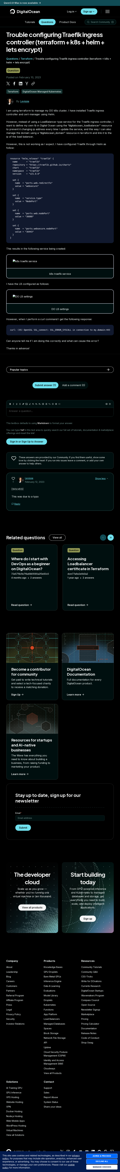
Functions (49, 1009)
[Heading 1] (33, 404)
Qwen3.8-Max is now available (21, 3)
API (45, 1042)
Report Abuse (51, 1097)
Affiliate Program (14, 1000)
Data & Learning (52, 986)
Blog (8, 976)
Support (48, 1088)
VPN (8, 1106)
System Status (51, 1102)
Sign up (87, 11)
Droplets (48, 1000)
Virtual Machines (14, 1130)
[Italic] (13, 404)
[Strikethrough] (20, 404)
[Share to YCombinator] (27, 83)
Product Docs (67, 22)
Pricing (84, 1019)
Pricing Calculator (90, 1023)
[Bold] (10, 404)
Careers (10, 981)
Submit (23, 827)
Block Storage (51, 1033)
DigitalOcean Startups (92, 990)
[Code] (59, 404)
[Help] (110, 404)
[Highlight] (30, 404)
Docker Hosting (14, 1111)
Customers (11, 986)
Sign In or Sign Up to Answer (26, 441)
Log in (70, 11)
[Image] (26, 404)
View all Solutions (15, 1135)
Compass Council (90, 1000)
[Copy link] (33, 83)
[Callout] (53, 404)
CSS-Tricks (87, 976)
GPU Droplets (51, 972)
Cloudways (49, 1068)
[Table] (56, 404)
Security (10, 1019)
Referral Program (15, 995)
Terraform (27, 58)
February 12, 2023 (34, 482)
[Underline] (16, 404)
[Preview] (106, 404)
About (9, 967)
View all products (32, 907)
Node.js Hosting (14, 1116)
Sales (46, 1092)
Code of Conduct (90, 1038)
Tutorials (30, 22)
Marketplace (87, 1014)
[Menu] (107, 11)
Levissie (24, 101)
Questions (47, 22)
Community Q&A (89, 972)
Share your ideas (52, 1106)
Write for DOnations (91, 981)
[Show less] (107, 478)
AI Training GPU (14, 1088)
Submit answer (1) (45, 385)
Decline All (102, 1161)
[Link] (23, 404)
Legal (9, 1009)
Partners (10, 990)
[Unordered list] (43, 404)
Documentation (89, 1028)
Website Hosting (14, 1102)
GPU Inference (13, 1092)
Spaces (48, 1028)
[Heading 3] (39, 404)
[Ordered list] (46, 404)
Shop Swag (87, 1042)
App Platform (50, 1014)
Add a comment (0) (73, 385)
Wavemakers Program (92, 995)
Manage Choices (102, 1167)
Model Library (51, 995)
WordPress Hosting (16, 1125)
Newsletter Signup (90, 1009)
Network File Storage (55, 1038)
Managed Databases (54, 1023)
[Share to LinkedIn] (20, 83)
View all (57, 537)
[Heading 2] (36, 404)
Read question (20, 605)
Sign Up (15, 694)
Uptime (47, 1047)
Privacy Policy (13, 1014)
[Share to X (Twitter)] (8, 83)
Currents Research (90, 986)
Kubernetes (50, 1004)
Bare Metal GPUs (52, 976)
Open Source (88, 1004)
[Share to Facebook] (14, 83)
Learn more (74, 694)
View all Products (53, 1073)
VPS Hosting (12, 1097)
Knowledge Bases (53, 967)
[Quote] (49, 404)
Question (13, 70)
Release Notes (88, 1033)
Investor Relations (15, 1023)
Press (9, 1004)
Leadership (12, 972)
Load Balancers (52, 1019)
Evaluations (49, 990)
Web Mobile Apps (15, 1121)
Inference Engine (52, 981)
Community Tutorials (91, 967)
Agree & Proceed (102, 1156)
